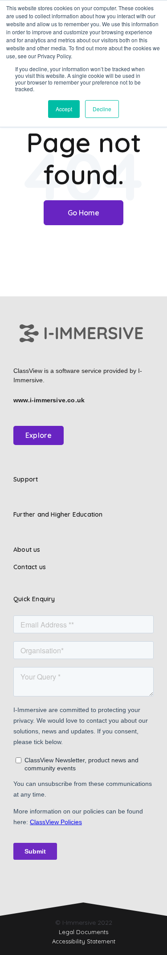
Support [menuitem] (25, 479)
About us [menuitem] (27, 550)
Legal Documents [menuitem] (83, 931)
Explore (38, 435)
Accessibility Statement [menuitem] (83, 941)
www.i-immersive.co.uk (49, 400)
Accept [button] (64, 109)
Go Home (83, 212)
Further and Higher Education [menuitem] (58, 514)
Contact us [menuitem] (29, 567)
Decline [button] (102, 109)
